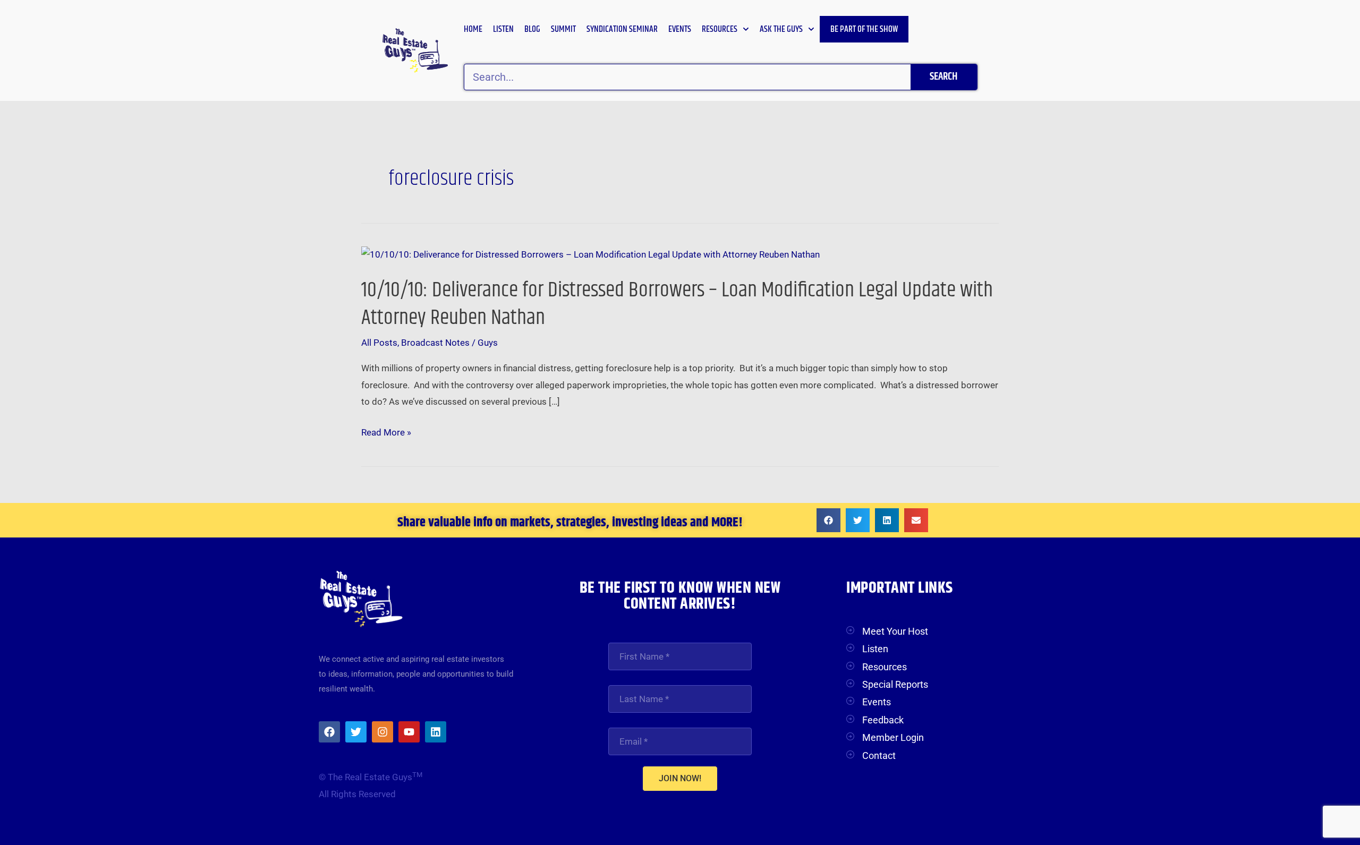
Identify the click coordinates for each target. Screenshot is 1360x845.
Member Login (893, 737)
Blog (532, 29)
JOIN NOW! (680, 778)
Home (473, 29)
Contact (879, 755)
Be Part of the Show (864, 29)
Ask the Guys (781, 29)
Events (679, 29)
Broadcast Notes (435, 342)
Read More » (386, 432)
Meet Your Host (895, 631)
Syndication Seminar (622, 29)
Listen (503, 29)
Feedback (883, 719)
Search (943, 77)
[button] (828, 520)
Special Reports (895, 684)
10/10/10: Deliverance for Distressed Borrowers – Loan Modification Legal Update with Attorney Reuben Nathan (677, 304)
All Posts (379, 342)
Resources (719, 29)
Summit (563, 29)
